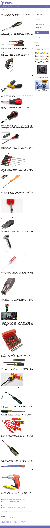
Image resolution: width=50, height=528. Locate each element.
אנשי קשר (37, 42)
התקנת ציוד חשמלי (38, 35)
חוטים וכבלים (37, 37)
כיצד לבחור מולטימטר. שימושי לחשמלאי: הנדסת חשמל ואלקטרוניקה (13, 499)
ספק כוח (37, 29)
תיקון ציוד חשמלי (18, 6)
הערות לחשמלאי (38, 14)
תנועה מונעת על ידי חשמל (40, 22)
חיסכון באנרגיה (38, 40)
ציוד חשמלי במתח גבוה (39, 24)
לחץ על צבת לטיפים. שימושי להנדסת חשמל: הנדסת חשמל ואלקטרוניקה (14, 507)
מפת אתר (37, 45)
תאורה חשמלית (10, 6)
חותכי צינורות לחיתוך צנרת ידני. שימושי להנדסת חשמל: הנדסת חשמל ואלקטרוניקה (15, 505)
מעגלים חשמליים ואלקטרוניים (5, 472)
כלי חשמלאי (37, 32)
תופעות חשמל (38, 11)
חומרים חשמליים (38, 16)
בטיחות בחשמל (3, 6)
